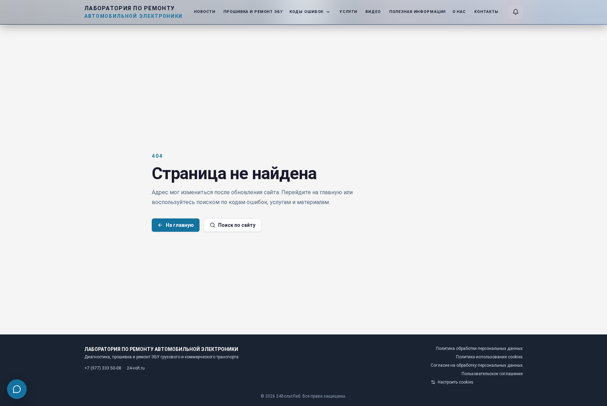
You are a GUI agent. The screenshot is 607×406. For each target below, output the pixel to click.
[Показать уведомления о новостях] (516, 12)
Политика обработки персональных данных (479, 348)
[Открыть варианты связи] (17, 389)
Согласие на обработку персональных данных (477, 365)
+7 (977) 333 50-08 (102, 368)
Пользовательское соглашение (492, 373)
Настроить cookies (456, 382)
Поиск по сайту (236, 225)
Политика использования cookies (489, 356)
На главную (180, 225)
